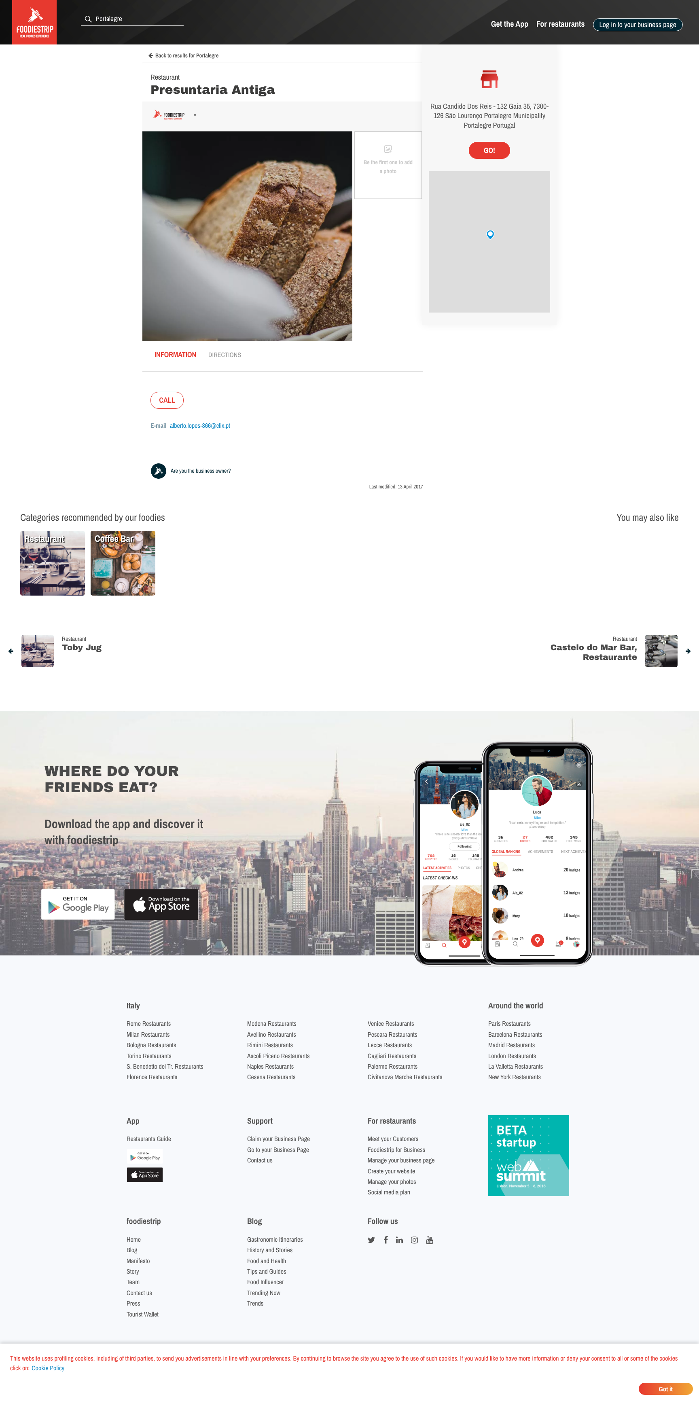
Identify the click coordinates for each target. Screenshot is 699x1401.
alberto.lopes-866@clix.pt (200, 425)
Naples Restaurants (270, 1066)
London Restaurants (512, 1055)
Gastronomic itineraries (275, 1239)
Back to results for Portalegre (186, 55)
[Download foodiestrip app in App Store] (161, 918)
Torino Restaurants (149, 1055)
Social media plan (389, 1192)
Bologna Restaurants (151, 1044)
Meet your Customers (393, 1138)
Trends (255, 1303)
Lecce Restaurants (390, 1044)
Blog (132, 1249)
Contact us (260, 1160)
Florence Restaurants (152, 1076)
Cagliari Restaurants (392, 1055)
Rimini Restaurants (270, 1044)
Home (134, 1239)
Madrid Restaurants (511, 1044)
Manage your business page (401, 1160)
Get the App (509, 24)
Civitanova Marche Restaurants (405, 1076)
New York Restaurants (514, 1076)
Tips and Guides (266, 1271)
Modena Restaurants (272, 1023)
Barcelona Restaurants (515, 1034)
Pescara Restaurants (392, 1034)
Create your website (391, 1170)
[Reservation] (145, 1161)
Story (133, 1271)
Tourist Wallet (143, 1314)
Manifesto (138, 1260)
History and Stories (269, 1249)
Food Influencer (265, 1281)
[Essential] (145, 1179)
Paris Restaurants (509, 1023)
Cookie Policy (48, 1367)
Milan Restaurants (148, 1034)
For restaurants (560, 24)
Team (133, 1281)
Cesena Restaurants (271, 1076)
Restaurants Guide (149, 1138)
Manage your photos (392, 1181)
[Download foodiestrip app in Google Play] (77, 918)
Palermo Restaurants (392, 1066)
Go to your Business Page (278, 1149)
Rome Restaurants (149, 1023)
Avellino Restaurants (271, 1034)
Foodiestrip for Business (396, 1149)
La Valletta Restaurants (515, 1066)
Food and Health (266, 1260)
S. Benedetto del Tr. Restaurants (165, 1066)
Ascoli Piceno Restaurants (278, 1055)
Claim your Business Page (278, 1138)
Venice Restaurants (391, 1023)
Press (133, 1303)
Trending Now (263, 1292)
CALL (167, 400)
